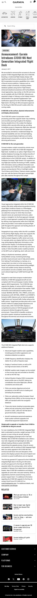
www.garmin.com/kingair (9, 485)
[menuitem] (5, 2)
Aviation (13, 17)
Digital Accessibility (19, 589)
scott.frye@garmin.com (8, 483)
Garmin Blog (18, 7)
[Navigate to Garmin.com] (18, 2)
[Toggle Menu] (1, 2)
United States (18, 574)
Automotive (4, 17)
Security (30, 586)
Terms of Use (15, 586)
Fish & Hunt (27, 18)
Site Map (6, 586)
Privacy (23, 586)
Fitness (20, 17)
